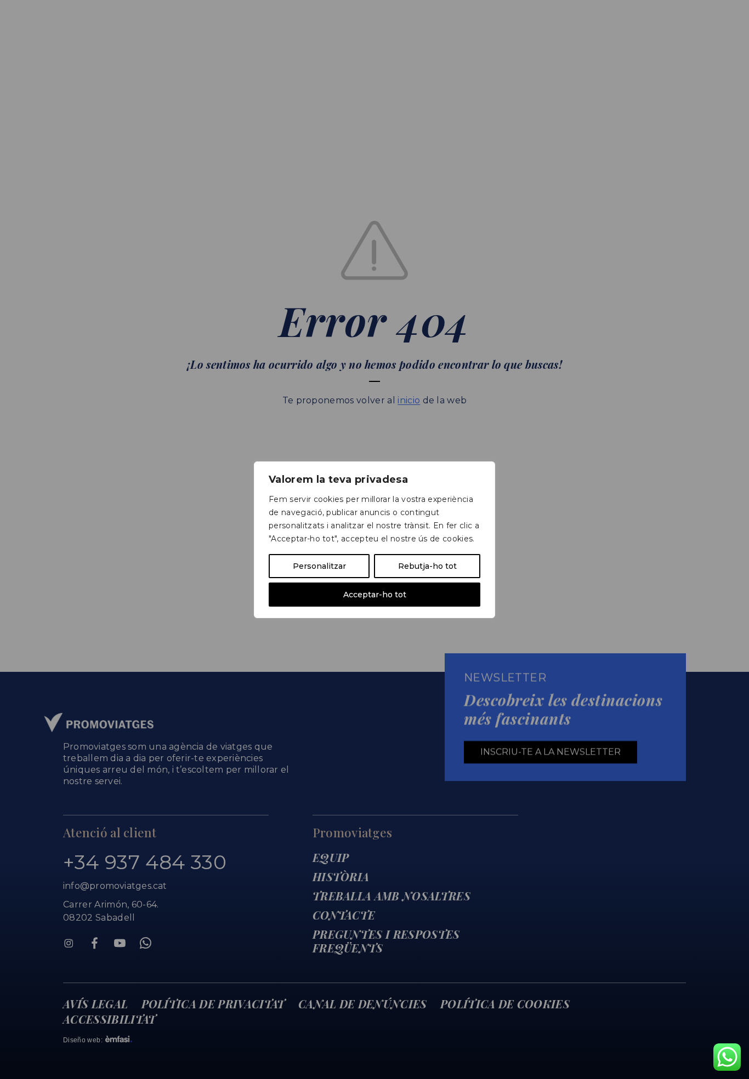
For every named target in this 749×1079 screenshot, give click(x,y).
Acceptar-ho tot (374, 595)
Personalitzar (319, 566)
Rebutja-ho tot (427, 566)
